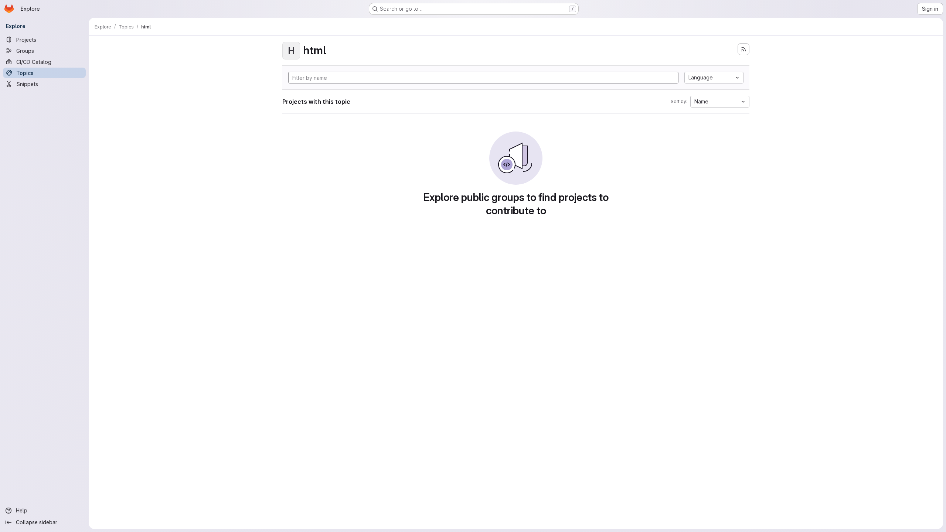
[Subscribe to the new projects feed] (743, 49)
